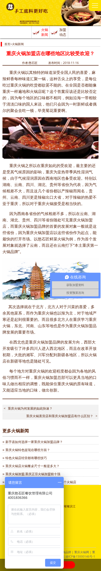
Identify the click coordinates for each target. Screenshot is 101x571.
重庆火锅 (17, 72)
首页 (7, 44)
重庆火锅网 (81, 552)
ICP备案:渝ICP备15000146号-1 (74, 556)
